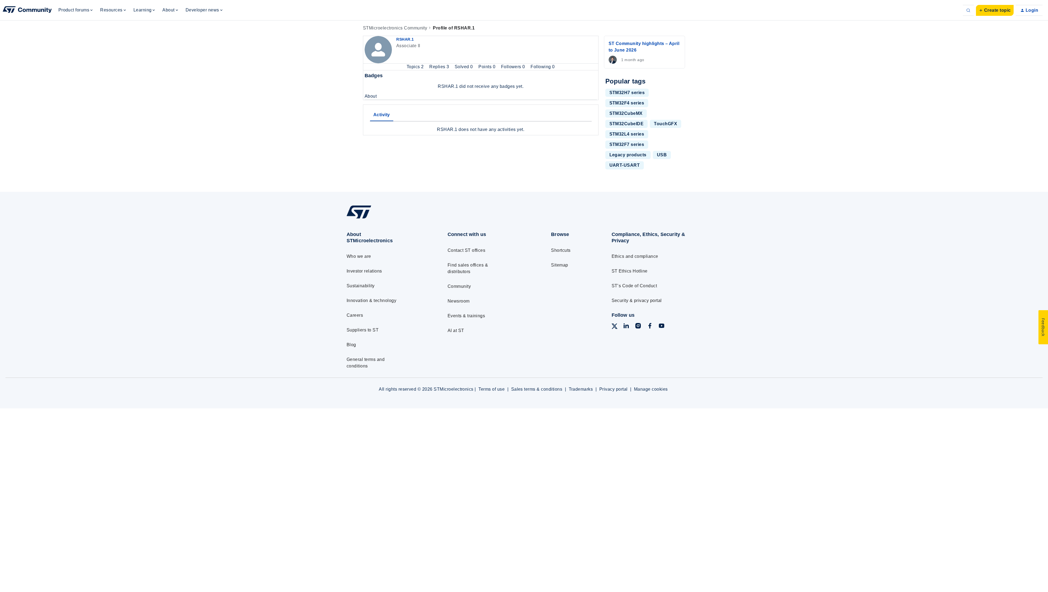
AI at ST (456, 330)
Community (459, 286)
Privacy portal (613, 389)
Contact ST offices (467, 250)
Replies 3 (439, 66)
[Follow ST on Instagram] (638, 326)
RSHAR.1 (405, 39)
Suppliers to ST (363, 330)
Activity (381, 114)
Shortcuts (560, 250)
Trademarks (581, 389)
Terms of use (491, 389)
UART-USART (624, 165)
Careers (355, 315)
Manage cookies (651, 389)
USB (662, 155)
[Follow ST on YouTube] (661, 326)
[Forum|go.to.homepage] (27, 10)
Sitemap (559, 265)
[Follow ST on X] (615, 327)
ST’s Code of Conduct (634, 285)
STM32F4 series (626, 103)
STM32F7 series (626, 144)
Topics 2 (416, 66)
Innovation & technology (371, 300)
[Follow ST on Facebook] (650, 326)
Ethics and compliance (635, 256)
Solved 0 (464, 66)
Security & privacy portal (637, 300)
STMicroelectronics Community (395, 28)
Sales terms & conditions (536, 389)
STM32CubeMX (626, 113)
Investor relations (364, 271)
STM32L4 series (626, 134)
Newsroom (459, 301)
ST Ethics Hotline (630, 271)
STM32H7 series (627, 92)
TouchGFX (665, 123)
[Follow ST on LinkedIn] (626, 326)
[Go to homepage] (387, 218)
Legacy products (628, 155)
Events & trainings (466, 315)
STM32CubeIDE (626, 123)
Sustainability (361, 285)
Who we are (359, 256)
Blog (351, 344)
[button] (995, 10)
